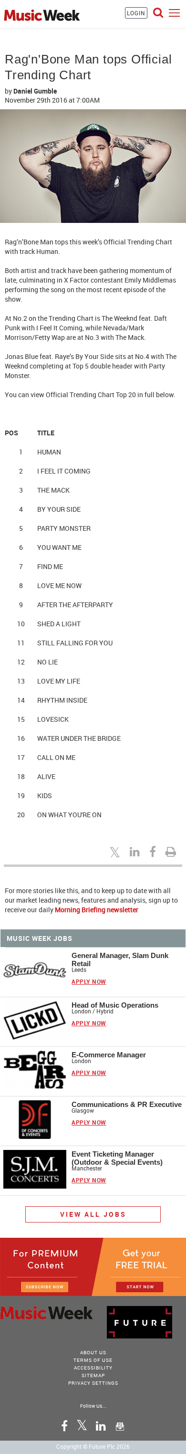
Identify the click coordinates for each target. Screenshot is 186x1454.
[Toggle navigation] (174, 12)
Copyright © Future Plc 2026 (93, 1446)
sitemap (93, 1375)
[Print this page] (172, 851)
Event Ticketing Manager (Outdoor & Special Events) (117, 1158)
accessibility (93, 1367)
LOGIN (136, 13)
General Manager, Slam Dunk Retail (120, 959)
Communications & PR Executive (127, 1104)
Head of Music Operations (115, 1005)
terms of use (93, 1360)
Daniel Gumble (35, 90)
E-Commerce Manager (109, 1055)
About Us (93, 1352)
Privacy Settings (93, 1383)
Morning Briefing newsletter (96, 909)
